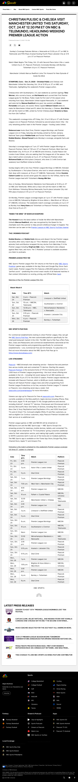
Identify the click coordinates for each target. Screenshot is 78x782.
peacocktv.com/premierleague (20, 390)
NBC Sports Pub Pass (20, 337)
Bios (15, 9)
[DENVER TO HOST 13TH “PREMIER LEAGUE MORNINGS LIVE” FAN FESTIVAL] (9, 611)
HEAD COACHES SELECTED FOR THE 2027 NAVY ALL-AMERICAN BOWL (43, 628)
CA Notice (20, 766)
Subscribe (6, 693)
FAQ (26, 765)
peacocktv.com (48, 396)
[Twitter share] (14, 45)
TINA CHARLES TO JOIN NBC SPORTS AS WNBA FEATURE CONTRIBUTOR (43, 655)
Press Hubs (6, 9)
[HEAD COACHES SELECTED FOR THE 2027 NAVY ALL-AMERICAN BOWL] (9, 629)
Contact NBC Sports (38, 9)
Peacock (12, 365)
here (59, 274)
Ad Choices (49, 765)
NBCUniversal (13, 770)
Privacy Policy (57, 765)
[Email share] (19, 45)
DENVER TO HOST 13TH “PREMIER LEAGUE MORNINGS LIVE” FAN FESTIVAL (40, 611)
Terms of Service (28, 766)
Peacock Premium (15, 370)
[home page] (9, 3)
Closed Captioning (19, 765)
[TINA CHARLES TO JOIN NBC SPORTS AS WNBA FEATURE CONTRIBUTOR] (9, 657)
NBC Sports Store (33, 765)
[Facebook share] (10, 45)
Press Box (42, 765)
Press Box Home (51, 9)
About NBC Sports (24, 9)
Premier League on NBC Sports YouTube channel (49, 227)
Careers (11, 765)
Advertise (5, 765)
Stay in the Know (7, 684)
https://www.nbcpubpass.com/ (20, 353)
